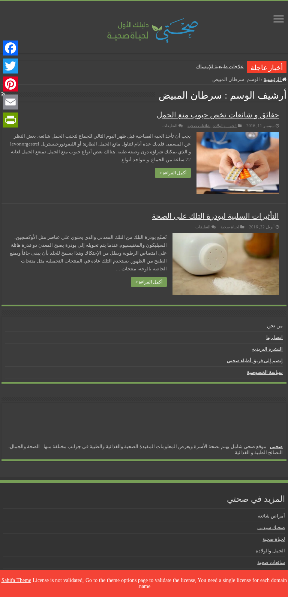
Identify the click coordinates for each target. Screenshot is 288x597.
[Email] (11, 102)
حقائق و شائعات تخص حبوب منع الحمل (218, 115)
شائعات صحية (199, 125)
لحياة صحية (229, 227)
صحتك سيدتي (271, 527)
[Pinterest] (11, 84)
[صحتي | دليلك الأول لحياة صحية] (144, 25)
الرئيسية (273, 79)
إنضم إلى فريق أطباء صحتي (255, 360)
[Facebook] (11, 48)
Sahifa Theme (16, 580)
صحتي (276, 446)
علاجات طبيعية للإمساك (220, 66)
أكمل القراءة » (172, 173)
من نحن (275, 325)
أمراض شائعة (271, 516)
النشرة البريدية (267, 349)
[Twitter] (11, 66)
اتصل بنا (274, 337)
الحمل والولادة (225, 125)
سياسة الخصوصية (265, 372)
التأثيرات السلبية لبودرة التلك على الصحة (215, 216)
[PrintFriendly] (11, 120)
